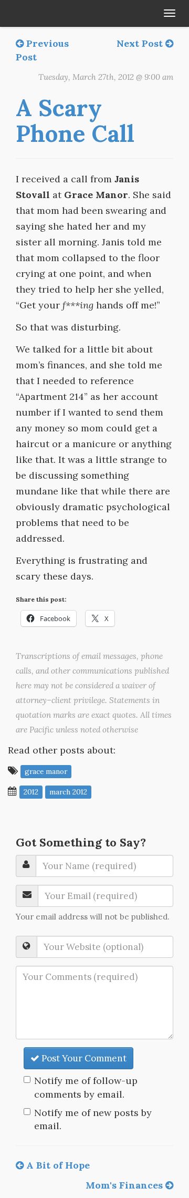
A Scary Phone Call (75, 120)
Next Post (141, 43)
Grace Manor (46, 771)
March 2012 (68, 792)
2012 (31, 792)
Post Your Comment (83, 1058)
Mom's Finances (125, 1185)
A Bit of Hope (57, 1165)
